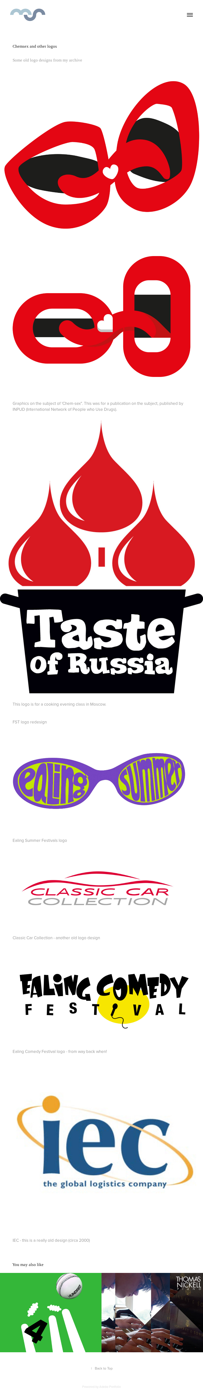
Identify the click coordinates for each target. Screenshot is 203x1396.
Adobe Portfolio (110, 1386)
